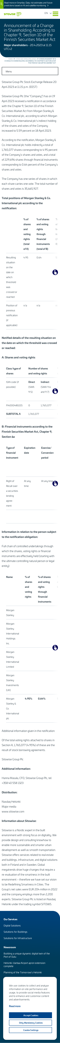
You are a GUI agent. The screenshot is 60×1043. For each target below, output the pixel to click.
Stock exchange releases (26, 59)
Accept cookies (30, 1015)
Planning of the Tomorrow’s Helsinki (23, 972)
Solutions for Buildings (15, 931)
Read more (15, 1006)
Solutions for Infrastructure (18, 938)
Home (10, 59)
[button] (55, 14)
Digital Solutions (12, 925)
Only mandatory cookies (31, 1022)
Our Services (10, 919)
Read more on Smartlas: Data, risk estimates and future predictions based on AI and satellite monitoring (28, 4)
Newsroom (10, 947)
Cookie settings (30, 1030)
